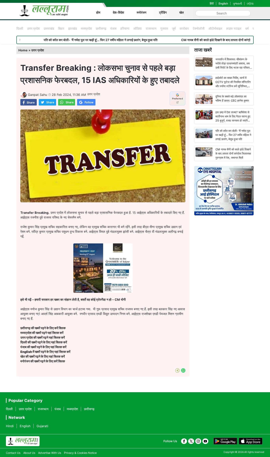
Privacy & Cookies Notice (80, 452)
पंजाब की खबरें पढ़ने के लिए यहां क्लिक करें (43, 347)
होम (98, 12)
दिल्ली (19, 28)
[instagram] (198, 441)
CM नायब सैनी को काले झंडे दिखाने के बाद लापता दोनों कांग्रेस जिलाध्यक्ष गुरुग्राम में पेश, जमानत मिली (233, 153)
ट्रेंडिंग (163, 12)
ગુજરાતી (237, 3)
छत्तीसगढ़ (101, 28)
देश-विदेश (118, 12)
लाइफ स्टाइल (233, 28)
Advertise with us (49, 452)
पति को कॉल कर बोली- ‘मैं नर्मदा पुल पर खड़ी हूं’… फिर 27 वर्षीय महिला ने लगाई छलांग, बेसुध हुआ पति (86, 40)
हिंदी (212, 3)
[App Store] (250, 441)
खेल (181, 12)
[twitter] (191, 441)
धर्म (247, 28)
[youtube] (205, 441)
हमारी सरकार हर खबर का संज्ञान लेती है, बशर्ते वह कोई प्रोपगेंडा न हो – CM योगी (80, 300)
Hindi (10, 426)
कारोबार (184, 28)
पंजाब (113, 28)
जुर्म (174, 28)
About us (29, 452)
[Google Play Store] (225, 441)
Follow (89, 102)
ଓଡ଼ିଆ (250, 3)
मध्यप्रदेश (86, 28)
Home (23, 50)
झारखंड (72, 28)
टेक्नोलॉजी (199, 28)
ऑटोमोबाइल (215, 28)
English (223, 3)
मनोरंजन (141, 12)
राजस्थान (151, 28)
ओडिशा (137, 28)
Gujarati (42, 426)
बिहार (61, 28)
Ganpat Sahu (37, 95)
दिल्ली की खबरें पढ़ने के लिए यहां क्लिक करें (43, 342)
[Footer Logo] (23, 441)
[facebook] (184, 441)
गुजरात (164, 28)
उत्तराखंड (49, 28)
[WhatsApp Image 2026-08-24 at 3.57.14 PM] (103, 292)
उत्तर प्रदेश (33, 28)
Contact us (13, 452)
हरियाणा (124, 28)
